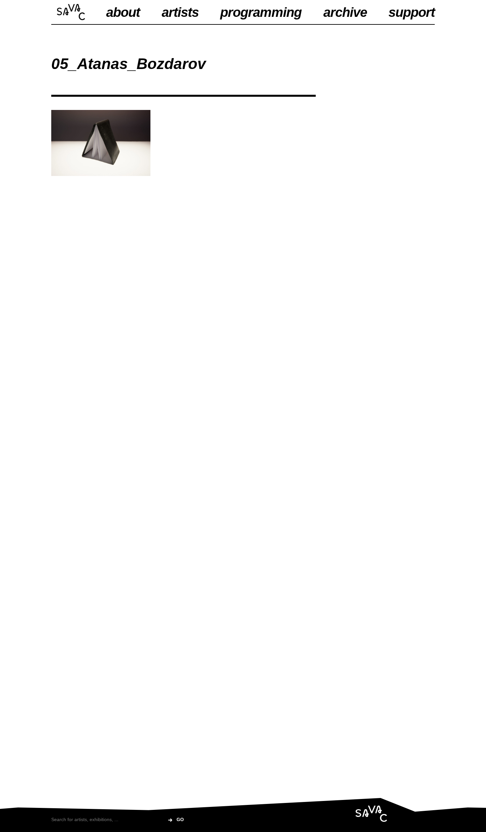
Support (411, 12)
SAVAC (71, 12)
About (123, 12)
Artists (180, 12)
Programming (261, 12)
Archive (345, 12)
